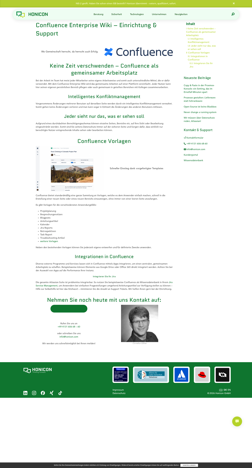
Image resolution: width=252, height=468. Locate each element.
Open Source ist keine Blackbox (200, 107)
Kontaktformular (194, 138)
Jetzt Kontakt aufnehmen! (69, 308)
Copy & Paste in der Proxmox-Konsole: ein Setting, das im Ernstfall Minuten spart (199, 88)
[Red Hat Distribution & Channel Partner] (202, 375)
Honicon (38, 14)
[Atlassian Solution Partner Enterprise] (181, 375)
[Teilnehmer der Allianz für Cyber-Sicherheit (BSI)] (151, 375)
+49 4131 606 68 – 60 (69, 327)
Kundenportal (191, 155)
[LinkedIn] (25, 393)
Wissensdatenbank (193, 160)
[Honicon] (20, 14)
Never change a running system (200, 112)
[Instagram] (34, 393)
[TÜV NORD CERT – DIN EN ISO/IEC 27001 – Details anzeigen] (120, 375)
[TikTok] (60, 393)
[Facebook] (43, 393)
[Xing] (51, 393)
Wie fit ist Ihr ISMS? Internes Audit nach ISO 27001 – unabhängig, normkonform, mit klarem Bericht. (126, 3)
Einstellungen (189, 465)
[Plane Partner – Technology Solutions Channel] (222, 375)
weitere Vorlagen (49, 241)
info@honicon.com (69, 337)
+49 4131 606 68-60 (197, 144)
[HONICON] (42, 371)
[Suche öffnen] (233, 14)
